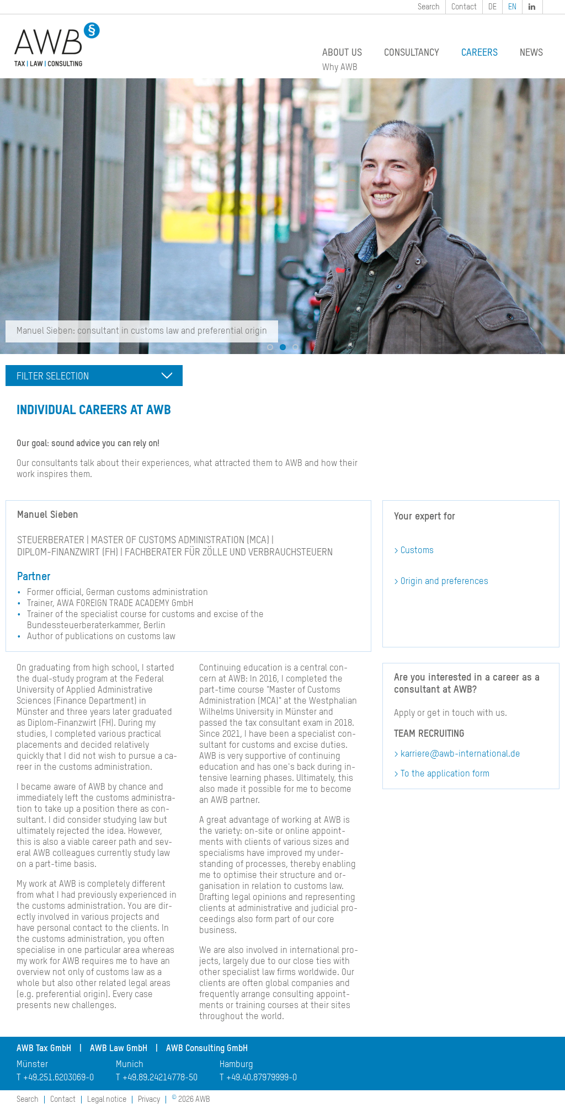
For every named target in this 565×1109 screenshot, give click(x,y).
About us (342, 53)
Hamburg (236, 1064)
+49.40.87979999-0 (261, 1078)
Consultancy (411, 53)
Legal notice (106, 1099)
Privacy (149, 1099)
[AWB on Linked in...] (533, 7)
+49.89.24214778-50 (160, 1078)
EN (512, 7)
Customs (417, 551)
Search (429, 7)
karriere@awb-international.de (460, 754)
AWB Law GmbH (118, 1048)
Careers (479, 53)
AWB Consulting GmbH (207, 1048)
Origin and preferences (444, 581)
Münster (32, 1064)
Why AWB (340, 67)
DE (492, 7)
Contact (464, 7)
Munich (129, 1064)
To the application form (445, 774)
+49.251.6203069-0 (58, 1078)
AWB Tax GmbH (44, 1048)
